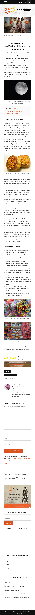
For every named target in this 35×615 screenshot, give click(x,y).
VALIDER (8, 523)
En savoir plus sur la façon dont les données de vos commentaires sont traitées (17, 461)
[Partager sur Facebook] (10, 378)
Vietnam (11, 35)
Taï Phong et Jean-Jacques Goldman (14, 586)
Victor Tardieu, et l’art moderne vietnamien (16, 597)
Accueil (6, 35)
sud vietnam (12, 478)
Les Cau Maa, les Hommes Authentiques (16, 594)
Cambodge (9, 474)
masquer (14, 108)
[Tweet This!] (13, 378)
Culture (7, 374)
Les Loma (7, 582)
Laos (6, 478)
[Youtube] (25, 2)
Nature (6, 564)
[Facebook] (20, 2)
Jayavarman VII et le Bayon (12, 590)
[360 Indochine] (17, 10)
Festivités (13, 374)
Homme (6, 571)
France (24, 474)
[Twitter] (22, 2)
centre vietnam (18, 474)
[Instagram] (23, 2)
